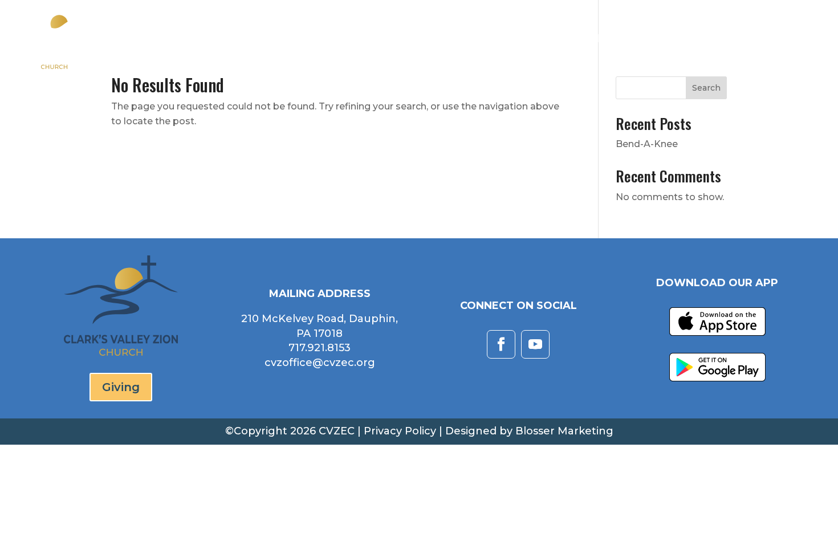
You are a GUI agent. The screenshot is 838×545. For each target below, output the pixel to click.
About (475, 39)
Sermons (546, 39)
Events (682, 39)
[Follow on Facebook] (501, 344)
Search (706, 88)
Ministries (617, 39)
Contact (742, 39)
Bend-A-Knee (647, 144)
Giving (801, 39)
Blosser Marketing (564, 431)
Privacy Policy (400, 431)
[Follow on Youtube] (535, 344)
